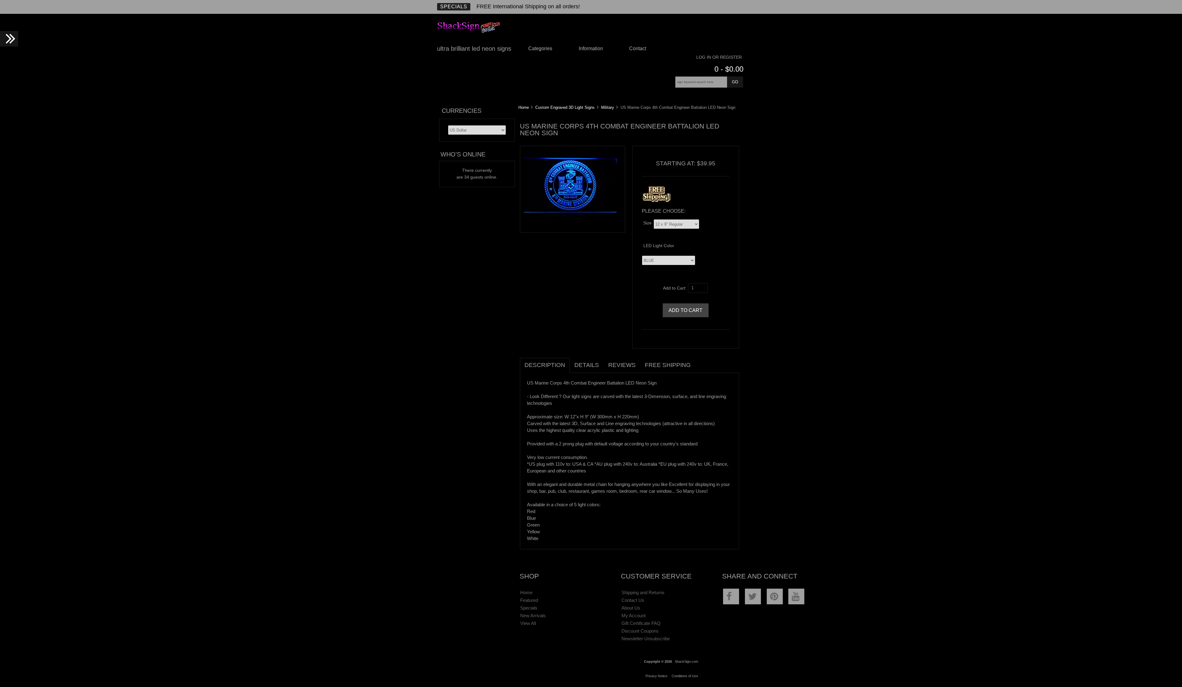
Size (647, 223)
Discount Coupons (640, 631)
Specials (453, 6)
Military (607, 107)
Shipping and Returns (643, 592)
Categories (540, 48)
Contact (637, 48)
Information (591, 48)
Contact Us (632, 600)
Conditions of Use (685, 676)
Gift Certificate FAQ (641, 623)
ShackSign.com (686, 661)
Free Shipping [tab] (668, 365)
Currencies (461, 110)
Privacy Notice (656, 676)
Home (523, 107)
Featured (529, 600)
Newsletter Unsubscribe (645, 638)
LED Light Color (658, 245)
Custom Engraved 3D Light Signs (565, 107)
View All (528, 623)
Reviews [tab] (622, 365)
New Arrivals (533, 615)
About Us (630, 607)
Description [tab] (545, 365)
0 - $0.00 (728, 69)
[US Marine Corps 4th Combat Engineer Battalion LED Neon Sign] (570, 217)
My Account (633, 615)
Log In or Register (719, 57)
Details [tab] (586, 365)
